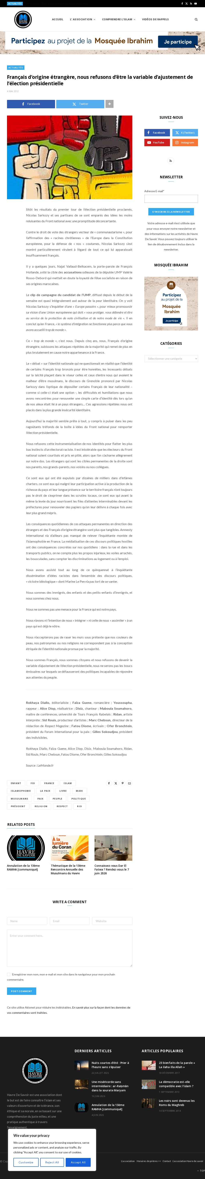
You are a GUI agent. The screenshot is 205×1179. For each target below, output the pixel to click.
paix (40, 798)
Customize (26, 1162)
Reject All (52, 1162)
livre (63, 790)
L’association (128, 1161)
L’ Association (81, 19)
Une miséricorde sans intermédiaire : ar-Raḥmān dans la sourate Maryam (110, 1086)
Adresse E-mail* (154, 191)
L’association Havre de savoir (188, 1161)
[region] (52, 1150)
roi (79, 806)
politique (78, 798)
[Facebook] (11, 221)
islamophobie (21, 790)
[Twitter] (11, 231)
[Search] (195, 19)
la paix (45, 790)
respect (62, 806)
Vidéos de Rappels (155, 19)
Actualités (15, 67)
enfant (16, 783)
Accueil (57, 19)
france (49, 783)
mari (79, 790)
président (18, 806)
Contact (167, 1161)
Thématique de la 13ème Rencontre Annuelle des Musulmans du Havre (68, 869)
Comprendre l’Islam (117, 19)
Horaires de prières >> (149, 1161)
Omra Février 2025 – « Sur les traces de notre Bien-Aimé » (57, 3)
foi (33, 783)
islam (68, 783)
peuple (57, 798)
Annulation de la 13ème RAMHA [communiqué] (23, 867)
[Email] (11, 252)
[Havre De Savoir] (23, 19)
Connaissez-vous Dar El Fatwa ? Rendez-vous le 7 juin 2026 (111, 869)
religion (41, 806)
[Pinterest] (11, 242)
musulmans (19, 798)
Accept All (78, 1162)
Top (202, 1170)
